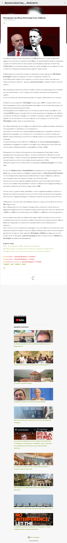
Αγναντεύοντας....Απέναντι (21, 2)
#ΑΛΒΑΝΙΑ (6, 264)
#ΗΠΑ (12, 264)
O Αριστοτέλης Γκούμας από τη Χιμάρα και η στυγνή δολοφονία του (32, 364)
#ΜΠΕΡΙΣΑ (17, 264)
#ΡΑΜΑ (24, 264)
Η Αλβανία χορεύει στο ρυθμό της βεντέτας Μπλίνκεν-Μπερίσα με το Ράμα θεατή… (29, 249)
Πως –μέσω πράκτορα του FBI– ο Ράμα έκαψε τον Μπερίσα (22, 246)
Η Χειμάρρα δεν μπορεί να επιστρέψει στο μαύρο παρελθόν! (30, 401)
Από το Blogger (34, 537)
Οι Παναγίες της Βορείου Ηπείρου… (23, 383)
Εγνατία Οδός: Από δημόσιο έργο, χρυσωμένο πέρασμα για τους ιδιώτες (33, 508)
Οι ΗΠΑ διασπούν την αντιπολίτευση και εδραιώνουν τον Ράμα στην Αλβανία (27, 251)
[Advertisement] (33, 298)
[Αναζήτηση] (40, 3)
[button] (4, 23)
